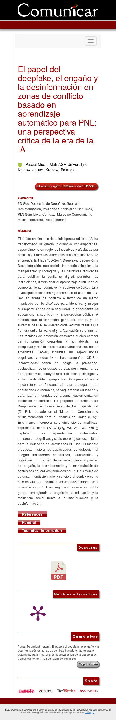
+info (88, 712)
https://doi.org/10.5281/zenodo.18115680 (66, 186)
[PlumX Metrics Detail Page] (37, 613)
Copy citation (88, 664)
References (32, 514)
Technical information (42, 530)
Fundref (29, 522)
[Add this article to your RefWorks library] (66, 689)
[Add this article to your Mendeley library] (89, 689)
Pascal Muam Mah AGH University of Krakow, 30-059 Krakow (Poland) (53, 167)
